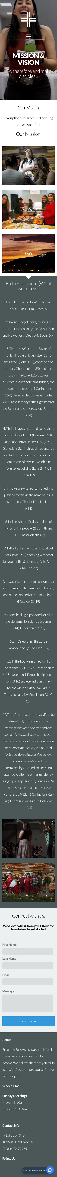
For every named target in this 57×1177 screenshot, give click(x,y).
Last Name (9, 958)
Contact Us (28, 1021)
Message (8, 991)
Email (5, 975)
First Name (9, 944)
